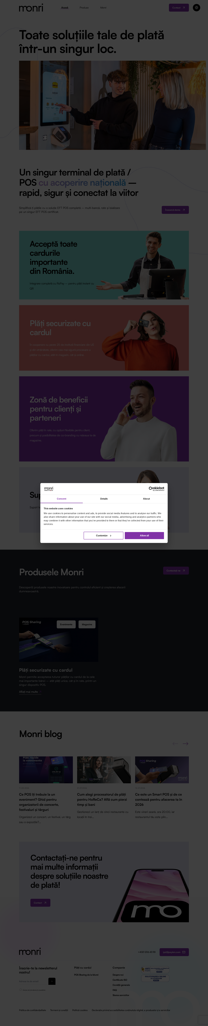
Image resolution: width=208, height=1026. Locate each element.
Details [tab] (104, 499)
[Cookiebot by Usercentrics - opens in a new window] (152, 489)
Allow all (144, 535)
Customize (102, 535)
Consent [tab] (61, 499)
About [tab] (146, 499)
